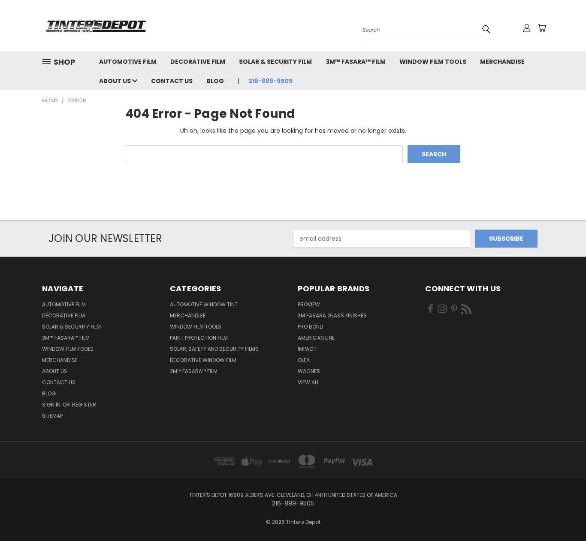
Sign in (52, 404)
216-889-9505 (270, 81)
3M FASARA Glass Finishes (332, 315)
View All (308, 382)
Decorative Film (197, 61)
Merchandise (502, 61)
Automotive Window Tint (204, 304)
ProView (309, 304)
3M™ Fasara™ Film (356, 61)
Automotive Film (128, 61)
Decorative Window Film (203, 360)
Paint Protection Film (199, 337)
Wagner (309, 371)
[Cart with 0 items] (542, 28)
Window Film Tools (432, 61)
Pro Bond (310, 326)
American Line (316, 337)
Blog (215, 81)
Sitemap (52, 415)
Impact (307, 349)
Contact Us (172, 81)
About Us (115, 81)
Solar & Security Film (275, 61)
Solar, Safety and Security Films (214, 349)
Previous (563, 514)
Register (84, 404)
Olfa (304, 360)
